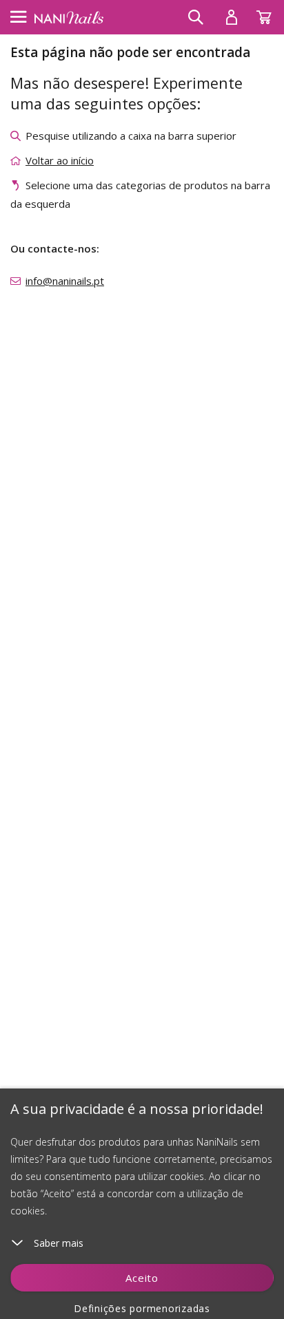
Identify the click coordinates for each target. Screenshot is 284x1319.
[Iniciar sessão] (231, 17)
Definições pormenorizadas (142, 1308)
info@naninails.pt (65, 281)
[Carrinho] (270, 14)
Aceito (142, 1278)
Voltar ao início (60, 160)
